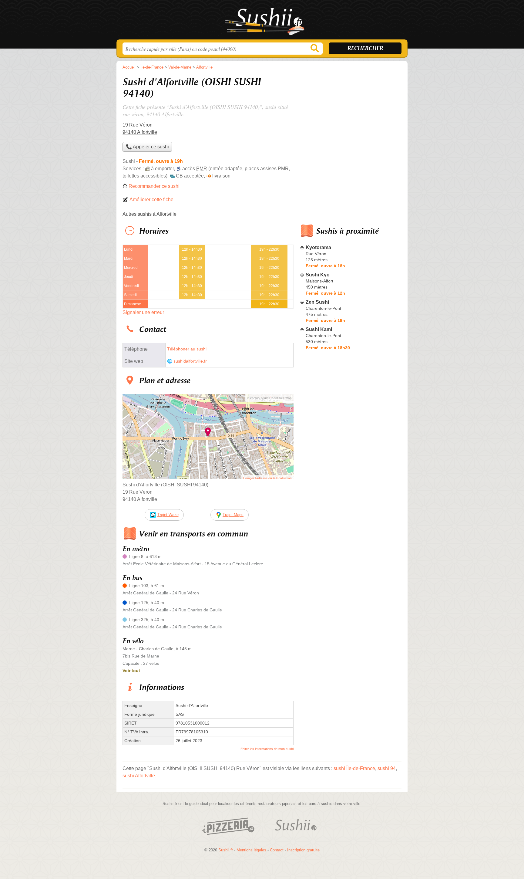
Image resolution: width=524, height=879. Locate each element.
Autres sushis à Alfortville (149, 214)
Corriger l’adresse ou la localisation (267, 478)
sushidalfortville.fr (190, 361)
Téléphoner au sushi (187, 349)
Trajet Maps (233, 514)
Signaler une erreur (143, 312)
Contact (277, 850)
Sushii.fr (262, 21)
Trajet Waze (168, 514)
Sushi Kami (319, 329)
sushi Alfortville (139, 775)
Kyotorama (318, 247)
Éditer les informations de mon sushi (267, 749)
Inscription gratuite (303, 850)
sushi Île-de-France (354, 768)
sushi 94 (387, 768)
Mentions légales (251, 850)
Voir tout (131, 670)
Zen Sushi (317, 302)
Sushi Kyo (318, 274)
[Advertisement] (350, 493)
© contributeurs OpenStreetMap (269, 398)
